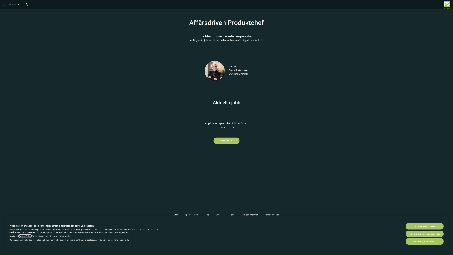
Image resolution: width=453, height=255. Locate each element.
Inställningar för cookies (425, 241)
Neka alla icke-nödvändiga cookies (424, 234)
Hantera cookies (271, 215)
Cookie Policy (25, 236)
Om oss (219, 215)
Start (176, 215)
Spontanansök (191, 215)
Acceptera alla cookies (424, 226)
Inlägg (231, 215)
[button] (26, 4)
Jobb (206, 215)
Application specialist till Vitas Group (226, 123)
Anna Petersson (238, 70)
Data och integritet (249, 215)
